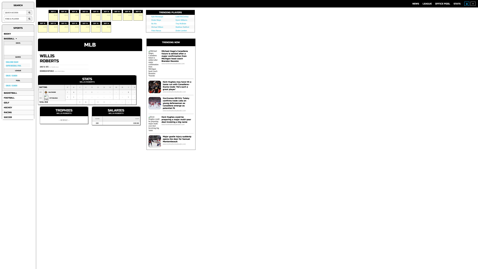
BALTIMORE (52, 92)
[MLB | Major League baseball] (9, 50)
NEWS (415, 3)
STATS (457, 3)
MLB (90, 45)
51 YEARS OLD (54, 67)
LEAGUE (427, 3)
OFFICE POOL (442, 3)
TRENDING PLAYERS (170, 12)
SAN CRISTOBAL (60, 71)
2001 (97, 123)
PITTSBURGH (53, 98)
